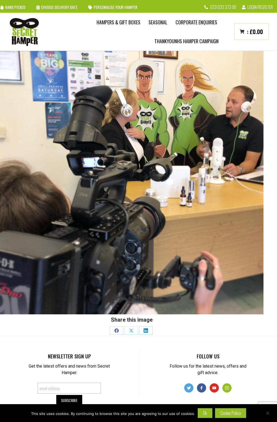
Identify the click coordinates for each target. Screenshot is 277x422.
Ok (205, 413)
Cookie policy (230, 413)
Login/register (260, 7)
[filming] (131, 182)
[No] (267, 413)
